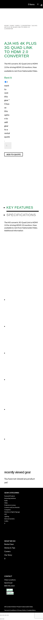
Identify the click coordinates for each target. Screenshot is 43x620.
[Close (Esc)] (8, 615)
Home (6, 25)
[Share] (5, 615)
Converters (26, 25)
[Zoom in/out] (1, 615)
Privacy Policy (21, 610)
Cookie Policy (31, 610)
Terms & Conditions (10, 610)
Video (17, 25)
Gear (12, 25)
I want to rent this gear (7, 111)
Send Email (8, 583)
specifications (21, 215)
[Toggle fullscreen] (3, 615)
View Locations (10, 580)
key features (19, 207)
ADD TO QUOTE (13, 154)
